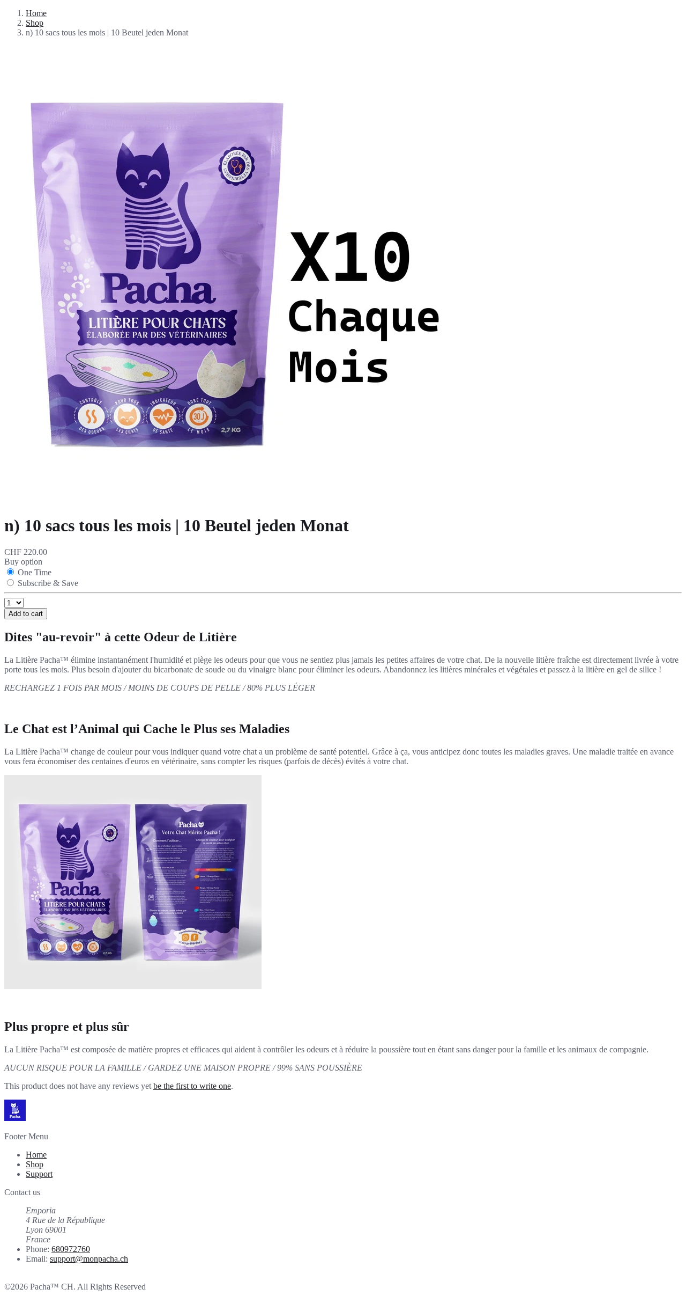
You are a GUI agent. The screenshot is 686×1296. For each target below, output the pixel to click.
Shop (34, 22)
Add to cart (26, 614)
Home (36, 13)
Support (39, 1173)
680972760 (70, 1249)
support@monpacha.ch (89, 1258)
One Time (34, 572)
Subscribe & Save (48, 583)
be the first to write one (192, 1085)
